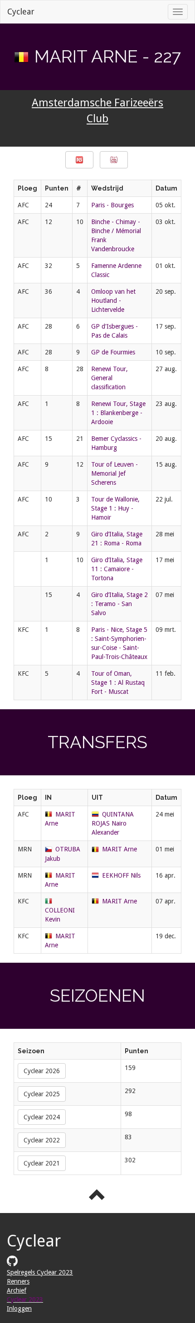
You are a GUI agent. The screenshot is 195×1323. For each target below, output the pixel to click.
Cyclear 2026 (42, 1071)
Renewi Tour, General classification (109, 378)
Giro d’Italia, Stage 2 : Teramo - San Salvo (119, 603)
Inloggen (19, 1308)
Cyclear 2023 (25, 1299)
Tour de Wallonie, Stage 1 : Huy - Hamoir (115, 508)
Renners (18, 1281)
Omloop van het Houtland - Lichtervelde (113, 300)
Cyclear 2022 (42, 1140)
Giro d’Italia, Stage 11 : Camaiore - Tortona (116, 569)
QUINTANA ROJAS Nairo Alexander (113, 823)
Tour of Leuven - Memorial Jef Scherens (114, 473)
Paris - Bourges (112, 205)
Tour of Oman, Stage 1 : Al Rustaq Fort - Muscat (118, 682)
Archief (16, 1290)
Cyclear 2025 (42, 1094)
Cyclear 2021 (42, 1163)
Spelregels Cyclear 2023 (40, 1272)
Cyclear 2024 (42, 1117)
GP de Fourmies (113, 352)
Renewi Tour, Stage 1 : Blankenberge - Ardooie (118, 412)
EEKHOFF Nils (121, 875)
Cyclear (20, 11)
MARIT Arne (119, 849)
